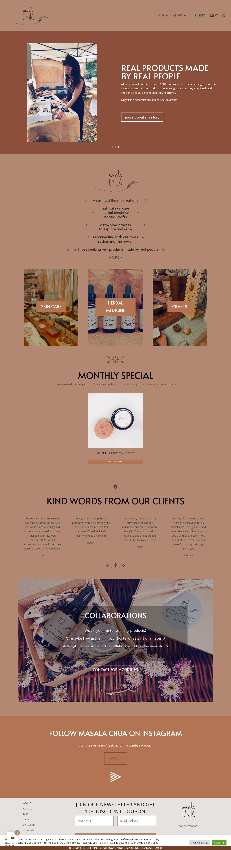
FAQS (26, 814)
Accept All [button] (219, 842)
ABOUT (178, 15)
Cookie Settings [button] (199, 842)
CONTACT (28, 808)
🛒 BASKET (198, 15)
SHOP (161, 15)
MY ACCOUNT (30, 825)
